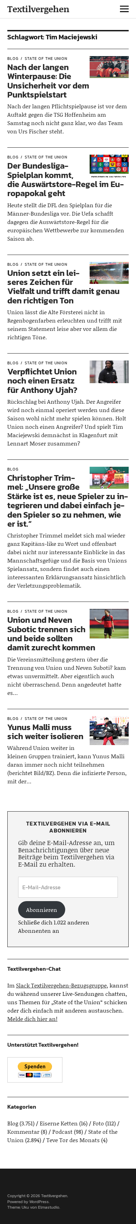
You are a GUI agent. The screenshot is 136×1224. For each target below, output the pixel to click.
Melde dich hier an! (32, 1019)
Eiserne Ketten (59, 1123)
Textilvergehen (38, 9)
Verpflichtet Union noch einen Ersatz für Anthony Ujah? (42, 380)
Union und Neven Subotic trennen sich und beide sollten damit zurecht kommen (51, 633)
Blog (12, 58)
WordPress (39, 1202)
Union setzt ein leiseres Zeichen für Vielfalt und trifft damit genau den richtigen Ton (63, 287)
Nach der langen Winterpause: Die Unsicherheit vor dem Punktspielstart (48, 81)
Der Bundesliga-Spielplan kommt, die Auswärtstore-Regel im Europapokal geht (65, 179)
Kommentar (23, 1132)
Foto (98, 1123)
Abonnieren (41, 910)
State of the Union (46, 58)
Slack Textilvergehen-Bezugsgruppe (61, 985)
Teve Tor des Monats (73, 1140)
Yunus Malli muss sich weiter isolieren (45, 731)
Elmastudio (48, 1207)
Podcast (62, 1132)
